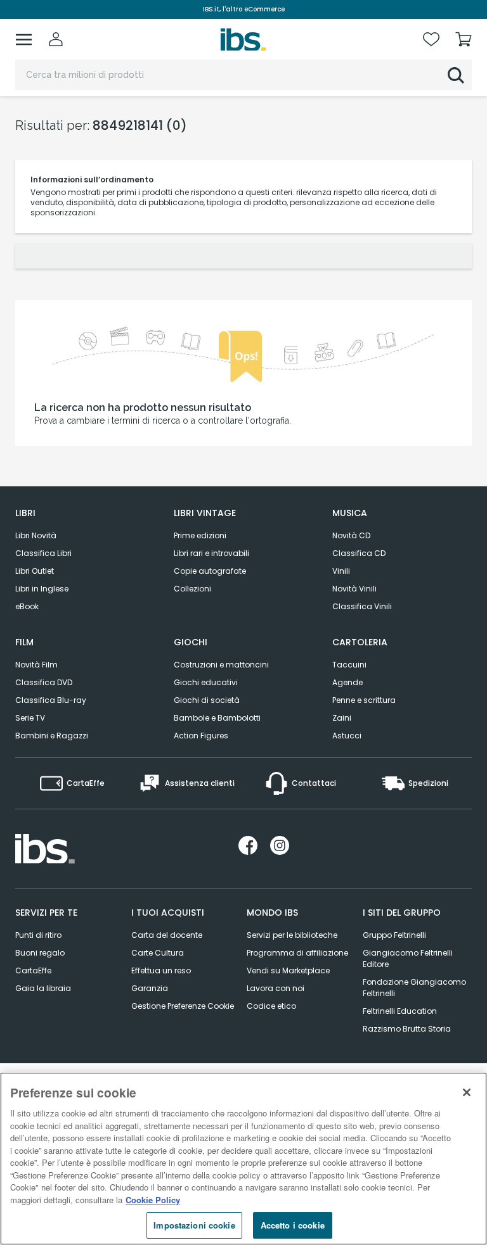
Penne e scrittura (364, 700)
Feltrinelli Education (400, 1011)
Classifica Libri (43, 553)
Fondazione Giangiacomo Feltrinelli (414, 987)
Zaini (341, 717)
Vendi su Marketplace (288, 970)
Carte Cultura (157, 952)
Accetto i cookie (293, 1225)
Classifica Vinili (362, 606)
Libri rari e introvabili (211, 553)
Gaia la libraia (43, 988)
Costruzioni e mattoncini (221, 664)
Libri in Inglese (41, 588)
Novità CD (351, 535)
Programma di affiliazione (297, 952)
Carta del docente (166, 935)
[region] (243, 1158)
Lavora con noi (275, 988)
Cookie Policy (153, 1200)
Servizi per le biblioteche (292, 935)
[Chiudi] (467, 1092)
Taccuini (349, 664)
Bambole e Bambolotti (217, 717)
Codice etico (271, 1006)
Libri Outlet (34, 571)
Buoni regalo (40, 952)
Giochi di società (207, 700)
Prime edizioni (200, 535)
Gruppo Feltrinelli (394, 935)
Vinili (341, 571)
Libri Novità (35, 535)
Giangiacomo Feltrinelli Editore (408, 958)
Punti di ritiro (38, 935)
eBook (27, 606)
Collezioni (192, 588)
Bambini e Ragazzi (51, 735)
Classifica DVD (43, 682)
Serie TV (30, 717)
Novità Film (36, 664)
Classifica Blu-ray (50, 700)
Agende (347, 682)
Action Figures (201, 735)
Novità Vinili (354, 588)
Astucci (346, 735)
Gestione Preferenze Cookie (182, 1006)
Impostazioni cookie (194, 1225)
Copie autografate (210, 571)
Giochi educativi (206, 682)
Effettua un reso (161, 970)
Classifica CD (359, 553)
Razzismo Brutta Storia (407, 1028)
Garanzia (149, 988)
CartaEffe (33, 970)
